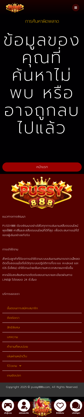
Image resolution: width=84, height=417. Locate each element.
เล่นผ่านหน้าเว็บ (17, 356)
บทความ (12, 337)
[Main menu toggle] (75, 7)
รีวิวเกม (12, 366)
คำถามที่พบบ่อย (17, 346)
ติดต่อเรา (13, 318)
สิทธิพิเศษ (13, 327)
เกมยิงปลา (14, 375)
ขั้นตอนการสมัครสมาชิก (22, 308)
